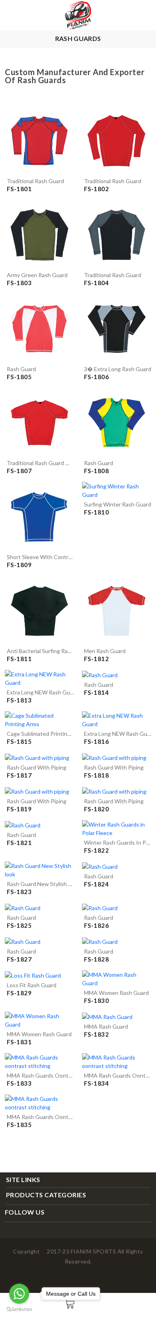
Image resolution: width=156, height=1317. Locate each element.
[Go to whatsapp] (19, 1294)
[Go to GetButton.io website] (19, 1309)
